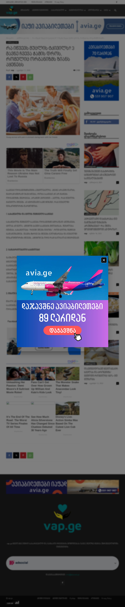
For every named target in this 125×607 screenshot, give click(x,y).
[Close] (104, 260)
